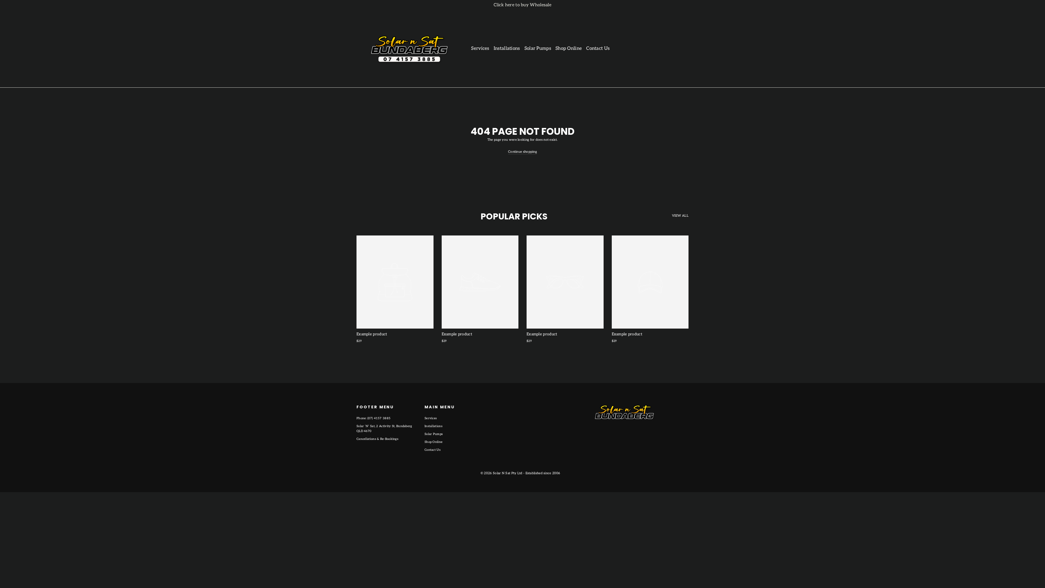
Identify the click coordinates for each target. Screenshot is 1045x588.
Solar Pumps (537, 48)
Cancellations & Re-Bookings (377, 439)
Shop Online (568, 48)
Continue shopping (522, 152)
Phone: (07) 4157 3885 (373, 418)
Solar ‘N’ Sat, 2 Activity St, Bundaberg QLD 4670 (384, 428)
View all (680, 216)
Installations (507, 48)
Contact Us (598, 48)
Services (480, 48)
